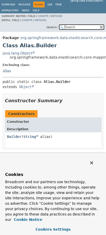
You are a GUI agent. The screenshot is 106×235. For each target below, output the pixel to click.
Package (24, 4)
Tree (58, 4)
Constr (43, 16)
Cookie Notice (27, 220)
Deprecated (10, 10)
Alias (7, 71)
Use (49, 4)
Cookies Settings (53, 229)
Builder (14, 137)
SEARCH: (52, 27)
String (29, 137)
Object (25, 87)
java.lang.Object (17, 53)
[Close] (91, 162)
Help (36, 10)
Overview (8, 4)
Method (56, 16)
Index (26, 10)
